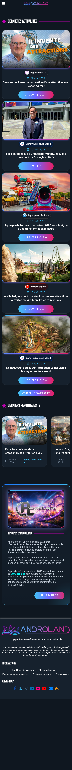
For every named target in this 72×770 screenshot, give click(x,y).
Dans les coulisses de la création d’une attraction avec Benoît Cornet (23, 453)
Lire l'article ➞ (36, 94)
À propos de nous (42, 674)
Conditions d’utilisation (23, 670)
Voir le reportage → (32, 461)
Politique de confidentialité (15, 674)
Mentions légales (47, 670)
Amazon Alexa (63, 674)
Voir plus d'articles (36, 393)
